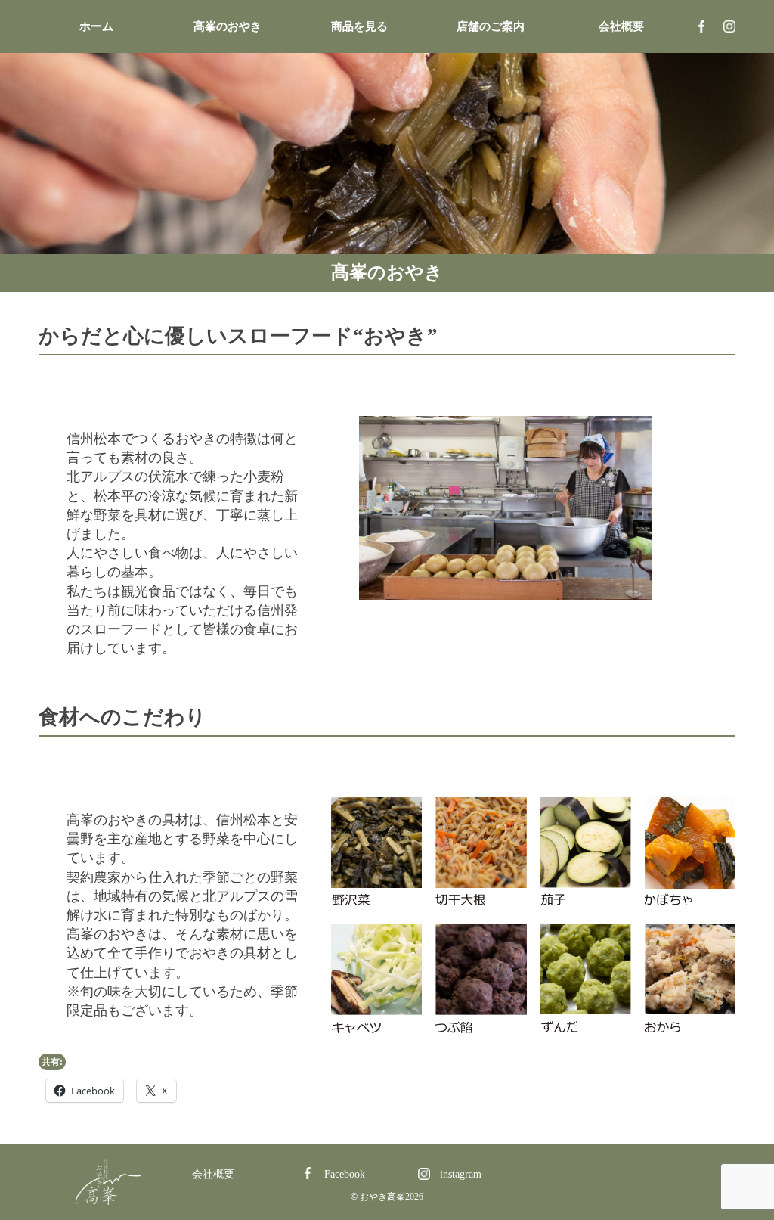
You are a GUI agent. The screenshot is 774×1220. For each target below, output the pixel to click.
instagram (729, 26)
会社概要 (621, 26)
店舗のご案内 (491, 26)
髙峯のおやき (228, 26)
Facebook (701, 26)
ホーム (96, 26)
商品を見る (359, 26)
